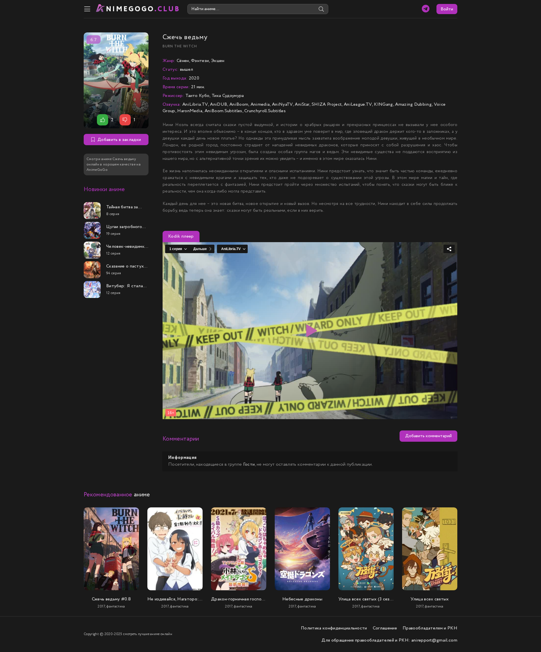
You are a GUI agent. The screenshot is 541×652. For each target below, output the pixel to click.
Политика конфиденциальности (334, 628)
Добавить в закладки (119, 139)
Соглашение (385, 628)
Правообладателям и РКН (430, 628)
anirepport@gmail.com (434, 640)
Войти (447, 9)
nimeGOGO (143, 9)
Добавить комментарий (428, 436)
